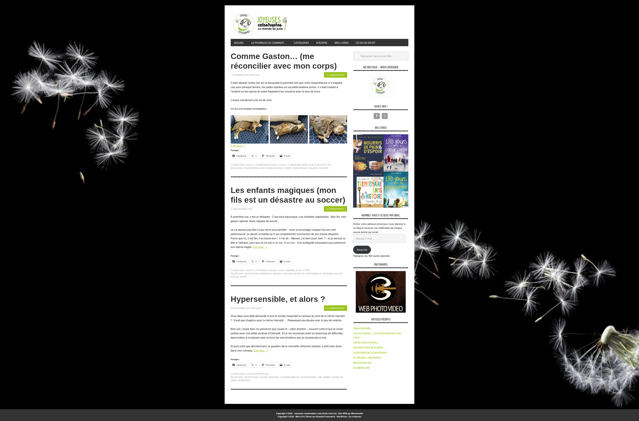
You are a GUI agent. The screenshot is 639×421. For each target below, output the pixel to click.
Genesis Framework (325, 416)
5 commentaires (335, 208)
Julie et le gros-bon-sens (292, 164)
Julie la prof (303, 270)
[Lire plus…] (238, 146)
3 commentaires (335, 74)
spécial (235, 276)
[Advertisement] (347, 23)
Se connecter (355, 416)
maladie (313, 168)
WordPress (342, 416)
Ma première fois (362, 362)
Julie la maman (286, 270)
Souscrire (362, 249)
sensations (244, 380)
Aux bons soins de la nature (368, 347)
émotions (274, 377)
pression (327, 273)
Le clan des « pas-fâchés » (367, 357)
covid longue (300, 168)
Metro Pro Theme (304, 416)
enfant (277, 273)
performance (313, 273)
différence (265, 273)
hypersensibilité (289, 377)
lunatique (287, 273)
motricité (299, 273)
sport (243, 276)
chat (261, 168)
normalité (337, 377)
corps (288, 168)
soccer (338, 273)
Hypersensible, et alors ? (278, 299)
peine (234, 380)
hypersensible (308, 377)
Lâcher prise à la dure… (366, 342)
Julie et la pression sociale (261, 164)
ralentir (323, 168)
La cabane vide (361, 367)
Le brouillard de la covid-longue (370, 352)
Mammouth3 (357, 413)
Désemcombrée (362, 328)
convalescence (274, 168)
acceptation (251, 168)
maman (327, 377)
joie (320, 377)
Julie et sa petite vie (319, 164)
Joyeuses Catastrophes (259, 23)
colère (263, 377)
